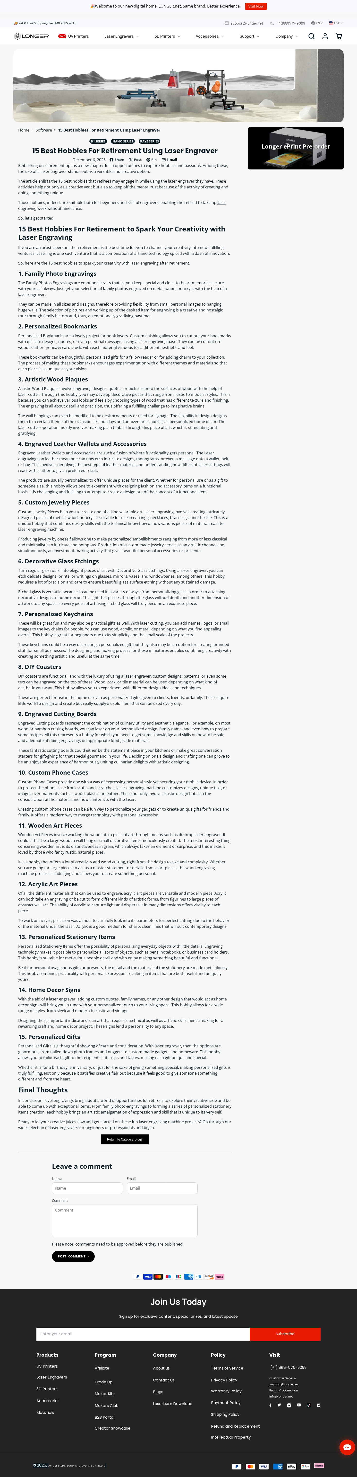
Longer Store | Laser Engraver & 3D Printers (76, 1466)
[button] (325, 36)
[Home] (31, 36)
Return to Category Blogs (125, 1139)
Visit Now (256, 6)
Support (247, 36)
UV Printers (74, 36)
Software (44, 130)
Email (131, 1178)
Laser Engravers (119, 36)
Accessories (207, 36)
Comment (60, 1200)
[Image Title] (270, 1405)
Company (284, 36)
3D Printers (165, 36)
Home (23, 130)
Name (57, 1178)
